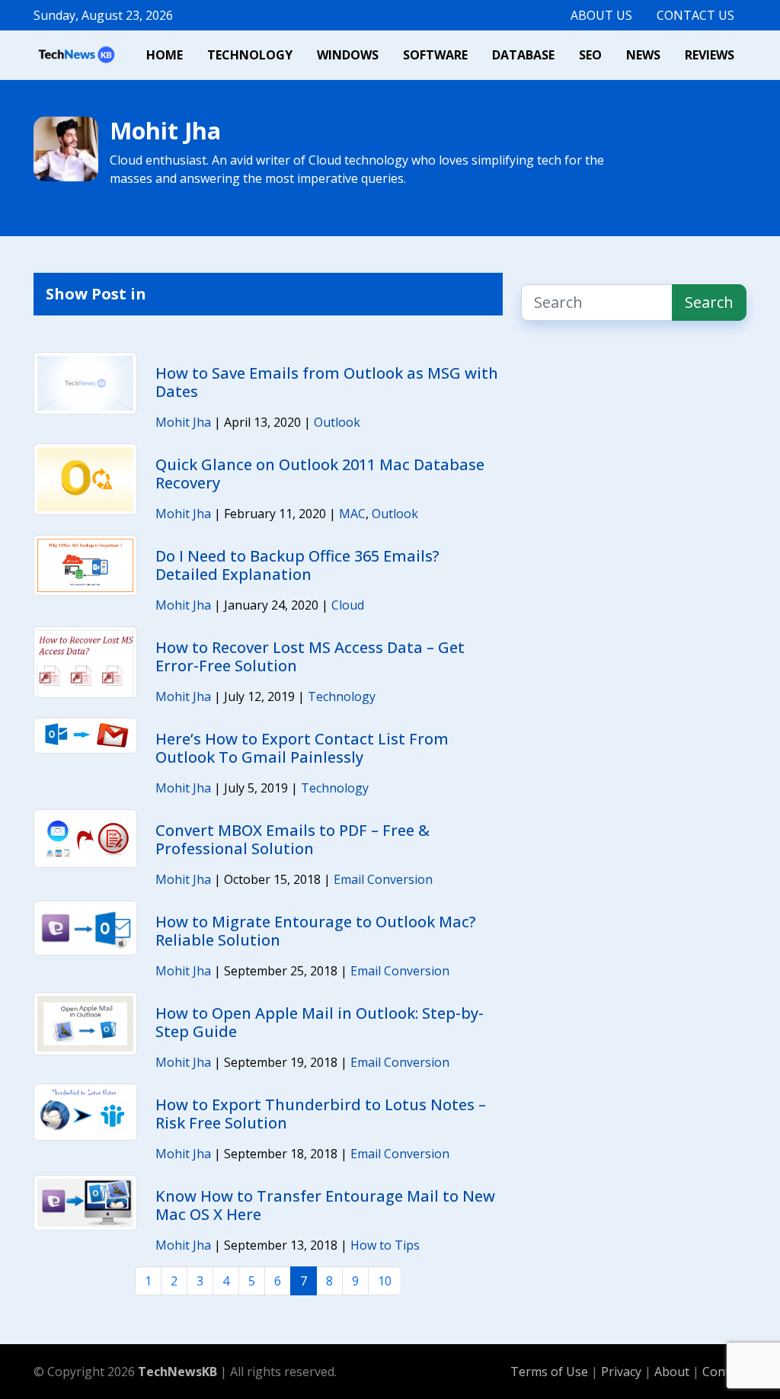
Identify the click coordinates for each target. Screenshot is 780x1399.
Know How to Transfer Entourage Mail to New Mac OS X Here (325, 1205)
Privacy (622, 1371)
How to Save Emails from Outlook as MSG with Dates (326, 382)
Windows (348, 54)
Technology (249, 54)
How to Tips (385, 1245)
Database (523, 54)
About (673, 1371)
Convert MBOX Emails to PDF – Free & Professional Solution (292, 839)
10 (385, 1281)
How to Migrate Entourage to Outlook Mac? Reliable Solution (315, 930)
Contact (724, 1371)
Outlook (337, 422)
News (643, 54)
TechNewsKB (177, 1371)
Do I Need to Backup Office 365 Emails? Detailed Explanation (297, 565)
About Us (601, 15)
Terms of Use (549, 1371)
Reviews (709, 54)
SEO (590, 54)
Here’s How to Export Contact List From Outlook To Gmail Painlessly (302, 747)
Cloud (347, 605)
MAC (352, 513)
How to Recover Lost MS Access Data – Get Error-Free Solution (310, 656)
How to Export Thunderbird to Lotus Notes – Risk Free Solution (320, 1113)
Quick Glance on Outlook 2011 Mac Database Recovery (319, 473)
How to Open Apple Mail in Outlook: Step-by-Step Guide (319, 1022)
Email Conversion (383, 879)
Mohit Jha (183, 422)
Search (709, 302)
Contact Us (695, 15)
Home (164, 54)
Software (435, 54)
